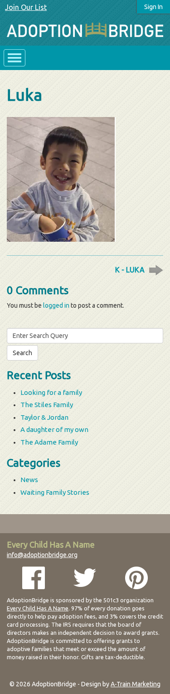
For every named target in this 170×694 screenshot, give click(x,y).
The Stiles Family (46, 404)
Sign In (153, 6)
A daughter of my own (54, 429)
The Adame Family (49, 442)
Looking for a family (51, 392)
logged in (56, 305)
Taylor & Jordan (44, 417)
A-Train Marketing (135, 684)
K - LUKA (130, 270)
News (29, 479)
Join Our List (26, 7)
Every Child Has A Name (37, 608)
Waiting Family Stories (54, 492)
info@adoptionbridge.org (42, 554)
